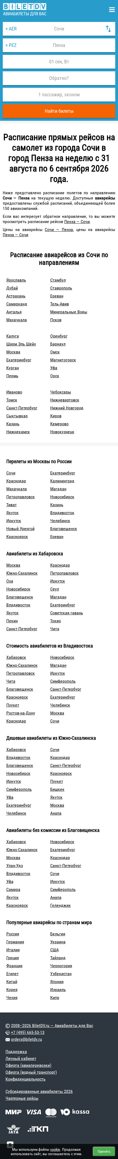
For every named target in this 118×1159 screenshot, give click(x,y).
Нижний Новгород (66, 407)
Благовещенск (63, 528)
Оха (9, 581)
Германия (15, 941)
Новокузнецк (62, 431)
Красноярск (17, 536)
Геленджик (60, 905)
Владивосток (62, 512)
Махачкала (16, 319)
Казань (12, 423)
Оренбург (59, 336)
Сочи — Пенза (59, 229)
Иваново (14, 392)
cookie (55, 1149)
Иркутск (13, 520)
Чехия (12, 997)
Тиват (11, 504)
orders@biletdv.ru (26, 1039)
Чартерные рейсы (21, 1098)
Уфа (53, 367)
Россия (12, 933)
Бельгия (57, 933)
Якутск (12, 512)
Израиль (58, 989)
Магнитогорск (63, 359)
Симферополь (63, 681)
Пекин (12, 620)
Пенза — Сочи (77, 221)
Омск (55, 352)
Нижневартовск (64, 400)
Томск (11, 400)
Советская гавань (66, 612)
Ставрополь (61, 288)
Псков (55, 319)
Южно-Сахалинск (22, 573)
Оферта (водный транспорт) (31, 1072)
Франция (14, 965)
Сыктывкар (17, 415)
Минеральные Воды (68, 311)
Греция (12, 957)
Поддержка (16, 1051)
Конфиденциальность (25, 1079)
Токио (55, 620)
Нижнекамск (18, 431)
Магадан (58, 488)
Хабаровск (16, 657)
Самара (13, 889)
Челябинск (60, 520)
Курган (12, 367)
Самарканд (16, 303)
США (54, 949)
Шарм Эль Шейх (21, 344)
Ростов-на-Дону (20, 713)
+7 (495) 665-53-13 (27, 1032)
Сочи (10, 473)
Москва (13, 352)
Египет (12, 973)
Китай (11, 981)
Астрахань (16, 296)
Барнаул (58, 344)
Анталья (14, 311)
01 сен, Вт (59, 61)
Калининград (62, 480)
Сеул (54, 589)
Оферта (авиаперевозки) (28, 1065)
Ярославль (16, 280)
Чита (54, 628)
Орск (54, 375)
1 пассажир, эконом (59, 94)
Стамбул (58, 280)
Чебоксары (60, 392)
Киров (55, 415)
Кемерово (59, 423)
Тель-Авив (59, 303)
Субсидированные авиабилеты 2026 (39, 1091)
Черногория (61, 965)
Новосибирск (62, 496)
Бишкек (57, 789)
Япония (57, 981)
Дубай (12, 288)
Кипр (54, 997)
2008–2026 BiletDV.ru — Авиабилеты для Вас (52, 1025)
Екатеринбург (18, 359)
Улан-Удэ (14, 865)
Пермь (12, 375)
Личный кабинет (20, 1058)
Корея (12, 989)
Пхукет (12, 705)
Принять (104, 1151)
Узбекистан (61, 973)
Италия (13, 949)
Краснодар (16, 480)
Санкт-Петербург (21, 407)
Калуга (12, 336)
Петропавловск (20, 496)
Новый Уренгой (20, 528)
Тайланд (58, 957)
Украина (58, 941)
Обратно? (59, 78)
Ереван (56, 296)
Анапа (55, 813)
